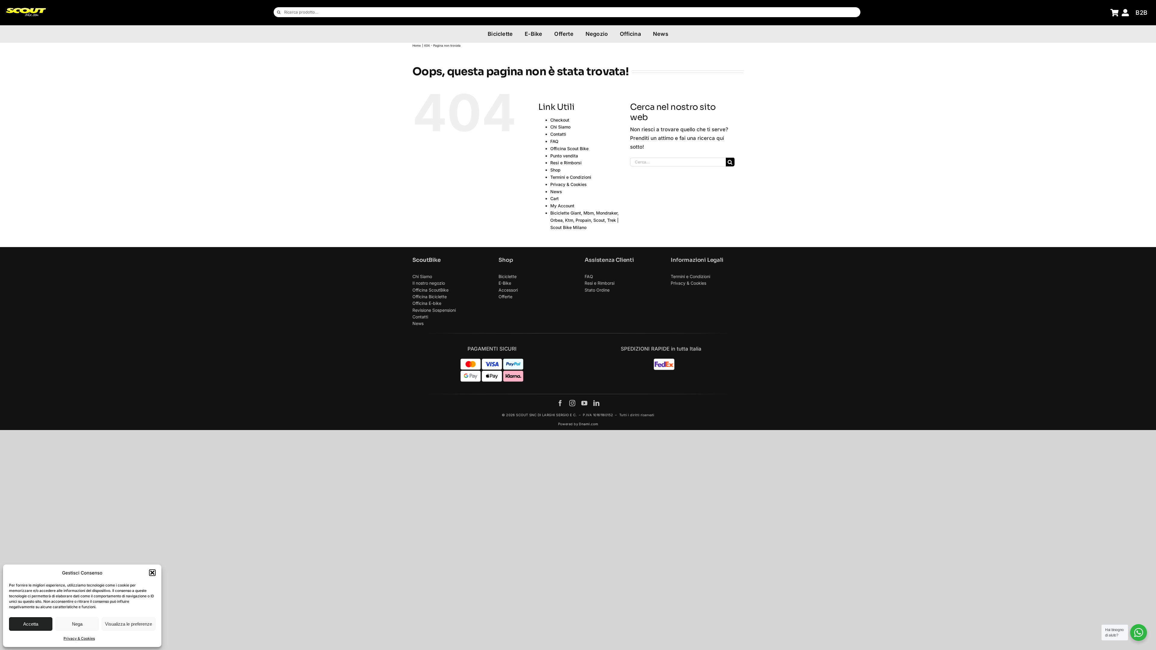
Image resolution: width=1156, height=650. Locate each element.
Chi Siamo (560, 126)
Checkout (559, 119)
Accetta (30, 624)
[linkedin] (596, 403)
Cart (554, 198)
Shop (555, 169)
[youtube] (584, 403)
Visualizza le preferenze (128, 624)
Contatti (558, 134)
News (556, 191)
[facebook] (560, 403)
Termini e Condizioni (570, 177)
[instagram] (572, 403)
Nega (77, 624)
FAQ (554, 141)
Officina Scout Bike (569, 148)
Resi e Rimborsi (566, 162)
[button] (152, 573)
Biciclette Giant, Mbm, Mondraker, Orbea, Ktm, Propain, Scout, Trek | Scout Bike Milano (584, 220)
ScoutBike (426, 260)
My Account (562, 205)
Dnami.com (588, 424)
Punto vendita (564, 155)
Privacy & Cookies (79, 638)
